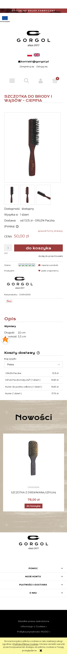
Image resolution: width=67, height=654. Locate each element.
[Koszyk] (55, 80)
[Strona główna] (33, 38)
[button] (12, 81)
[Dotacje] (5, 19)
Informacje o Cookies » (33, 626)
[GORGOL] (19, 281)
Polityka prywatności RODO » (33, 631)
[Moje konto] (41, 81)
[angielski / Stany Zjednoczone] (37, 54)
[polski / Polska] (29, 54)
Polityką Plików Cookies (25, 644)
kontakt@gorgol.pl (35, 61)
